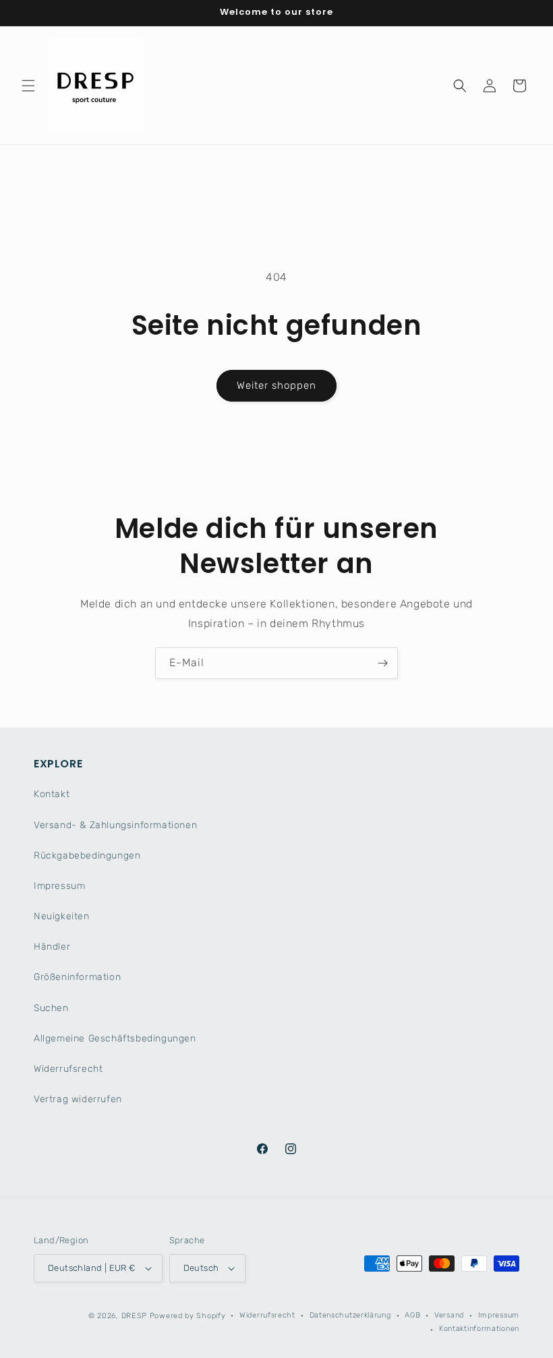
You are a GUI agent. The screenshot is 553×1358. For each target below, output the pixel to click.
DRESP (134, 1315)
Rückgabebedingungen (87, 855)
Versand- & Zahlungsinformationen (115, 825)
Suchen (51, 1008)
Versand (449, 1315)
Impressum (59, 886)
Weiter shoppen (276, 385)
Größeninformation (77, 977)
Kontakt (51, 794)
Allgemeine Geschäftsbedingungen (115, 1038)
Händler (52, 946)
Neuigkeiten (62, 916)
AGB (412, 1315)
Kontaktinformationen (479, 1328)
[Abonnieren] (382, 663)
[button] (28, 86)
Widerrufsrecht (68, 1069)
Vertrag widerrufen (78, 1099)
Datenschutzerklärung (350, 1315)
